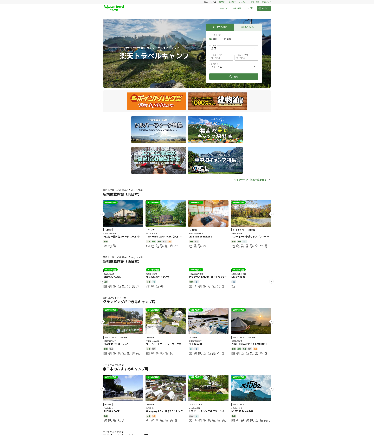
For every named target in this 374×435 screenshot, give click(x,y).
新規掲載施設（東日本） (122, 194)
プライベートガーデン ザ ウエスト (166, 344)
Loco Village (238, 276)
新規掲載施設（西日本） (122, 261)
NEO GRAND (195, 344)
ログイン (266, 8)
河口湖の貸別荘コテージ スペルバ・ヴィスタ (127, 236)
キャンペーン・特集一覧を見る (250, 179)
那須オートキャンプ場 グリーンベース (209, 411)
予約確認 (237, 8)
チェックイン (216, 54)
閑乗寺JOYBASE (112, 276)
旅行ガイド (266, 2)
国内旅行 (222, 2)
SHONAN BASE (111, 411)
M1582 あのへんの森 (242, 411)
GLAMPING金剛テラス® (115, 344)
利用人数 (214, 64)
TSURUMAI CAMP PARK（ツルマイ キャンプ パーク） (174, 236)
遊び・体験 (255, 2)
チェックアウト (242, 54)
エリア (214, 45)
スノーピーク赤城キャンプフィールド (251, 236)
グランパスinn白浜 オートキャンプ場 (209, 276)
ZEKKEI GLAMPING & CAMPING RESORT (253, 344)
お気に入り (224, 8)
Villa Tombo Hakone (200, 236)
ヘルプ (248, 8)
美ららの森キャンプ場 (157, 276)
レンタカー (243, 2)
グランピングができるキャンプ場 (129, 301)
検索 (235, 76)
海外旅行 (232, 2)
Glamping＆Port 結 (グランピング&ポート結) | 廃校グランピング (181, 411)
